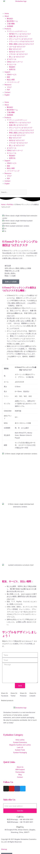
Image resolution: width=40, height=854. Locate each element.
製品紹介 (12, 67)
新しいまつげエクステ (17, 57)
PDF (8, 90)
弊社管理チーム (12, 21)
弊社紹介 (10, 18)
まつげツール (11, 59)
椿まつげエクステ (15, 49)
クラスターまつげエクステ (18, 54)
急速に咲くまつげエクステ (18, 36)
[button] (20, 99)
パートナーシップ (13, 82)
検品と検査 (11, 79)
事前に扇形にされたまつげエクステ (21, 44)
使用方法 (12, 69)
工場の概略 (11, 24)
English (7, 95)
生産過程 (10, 26)
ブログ (9, 87)
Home (7, 13)
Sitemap (4, 849)
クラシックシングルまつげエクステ (21, 41)
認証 (8, 77)
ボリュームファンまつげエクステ (20, 39)
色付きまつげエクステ (17, 52)
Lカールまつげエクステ (17, 46)
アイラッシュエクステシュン (17, 31)
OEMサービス (11, 74)
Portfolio (10, 204)
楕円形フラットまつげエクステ (20, 34)
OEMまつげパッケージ (15, 62)
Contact (7, 92)
